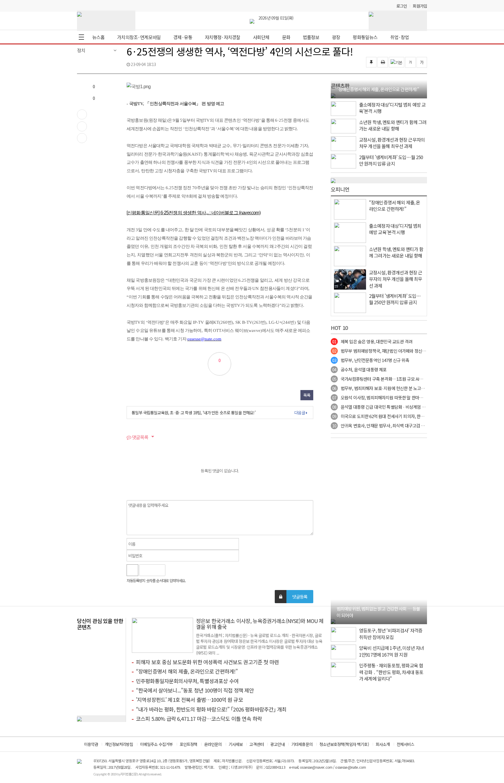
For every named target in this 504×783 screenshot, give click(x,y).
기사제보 (236, 744)
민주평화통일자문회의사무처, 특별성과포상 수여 (187, 681)
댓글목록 (139, 437)
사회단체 (261, 37)
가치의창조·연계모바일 (139, 37)
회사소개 (383, 744)
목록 (306, 395)
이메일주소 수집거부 (156, 744)
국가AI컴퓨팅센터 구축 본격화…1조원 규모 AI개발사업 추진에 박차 (394, 379)
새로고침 (184, 570)
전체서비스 (405, 744)
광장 (336, 37)
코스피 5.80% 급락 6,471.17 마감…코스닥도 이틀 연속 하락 (199, 718)
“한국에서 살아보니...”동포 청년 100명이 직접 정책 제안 (195, 690)
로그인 (401, 6)
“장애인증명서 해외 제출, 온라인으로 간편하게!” (187, 671)
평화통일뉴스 (365, 37)
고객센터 (256, 744)
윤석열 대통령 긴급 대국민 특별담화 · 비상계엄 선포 (380, 407)
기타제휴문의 (302, 744)
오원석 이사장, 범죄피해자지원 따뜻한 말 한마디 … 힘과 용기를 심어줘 (396, 397)
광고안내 (277, 744)
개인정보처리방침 (119, 744)
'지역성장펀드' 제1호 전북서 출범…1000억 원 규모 (189, 699)
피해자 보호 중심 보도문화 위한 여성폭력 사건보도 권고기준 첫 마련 (207, 662)
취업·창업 (399, 37)
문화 (286, 37)
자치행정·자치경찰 (222, 37)
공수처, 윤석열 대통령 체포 (359, 369)
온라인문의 (213, 744)
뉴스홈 (98, 37)
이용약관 (91, 744)
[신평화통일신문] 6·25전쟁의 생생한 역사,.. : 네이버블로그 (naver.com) (193, 212)
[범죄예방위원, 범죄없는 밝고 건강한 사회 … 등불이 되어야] (333, 621)
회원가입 (420, 6)
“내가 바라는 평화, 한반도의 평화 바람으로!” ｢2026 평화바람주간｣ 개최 (211, 709)
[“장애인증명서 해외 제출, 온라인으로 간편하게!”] (333, 95)
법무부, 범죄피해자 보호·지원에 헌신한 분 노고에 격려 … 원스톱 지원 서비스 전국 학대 (410, 388)
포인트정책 (188, 744)
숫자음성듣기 (172, 570)
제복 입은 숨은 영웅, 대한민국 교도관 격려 (372, 341)
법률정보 (311, 37)
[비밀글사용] (280, 596)
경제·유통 (182, 37)
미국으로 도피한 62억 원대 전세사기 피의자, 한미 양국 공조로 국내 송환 (397, 416)
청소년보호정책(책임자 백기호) (344, 744)
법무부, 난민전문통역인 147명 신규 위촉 (370, 360)
